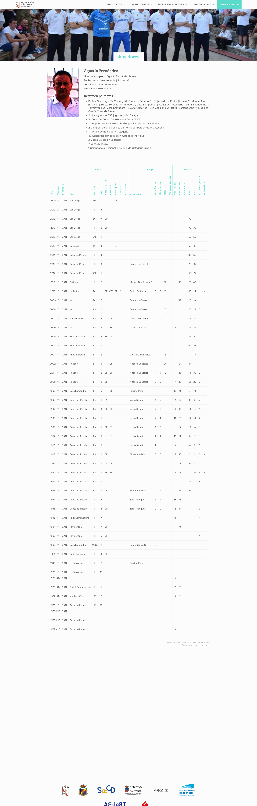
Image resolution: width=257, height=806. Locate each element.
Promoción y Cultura (171, 4)
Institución (114, 4)
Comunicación (202, 4)
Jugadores (128, 57)
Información (227, 4)
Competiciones (140, 4)
